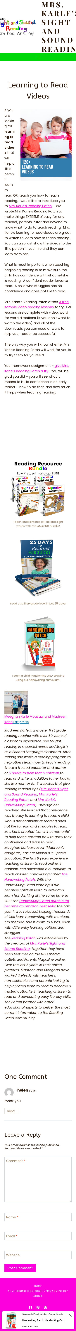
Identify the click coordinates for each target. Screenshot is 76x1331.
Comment (15, 1161)
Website (13, 1255)
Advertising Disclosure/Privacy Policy (38, 1291)
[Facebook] (30, 1307)
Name (12, 1217)
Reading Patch (23, 938)
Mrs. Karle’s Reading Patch (30, 206)
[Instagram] (45, 1307)
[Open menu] (38, 57)
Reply (11, 1111)
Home (38, 1286)
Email (11, 1236)
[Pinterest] (38, 1307)
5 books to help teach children (34, 773)
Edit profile (21, 722)
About (38, 1296)
